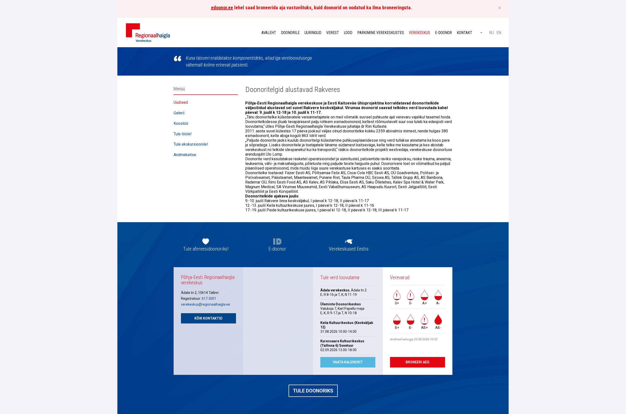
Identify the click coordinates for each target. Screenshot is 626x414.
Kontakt (464, 32)
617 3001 (209, 298)
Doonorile (290, 32)
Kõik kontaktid (208, 318)
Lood (348, 32)
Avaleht (268, 32)
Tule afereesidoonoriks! (205, 249)
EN (498, 32)
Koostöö (181, 123)
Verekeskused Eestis (349, 249)
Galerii (179, 113)
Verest (332, 32)
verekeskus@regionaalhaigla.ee (205, 304)
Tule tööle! (183, 134)
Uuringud (312, 32)
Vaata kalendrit (348, 362)
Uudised (181, 102)
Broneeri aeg (417, 362)
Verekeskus (419, 32)
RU (491, 32)
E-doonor (443, 32)
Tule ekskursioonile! (191, 144)
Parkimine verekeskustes (380, 32)
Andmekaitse (185, 154)
